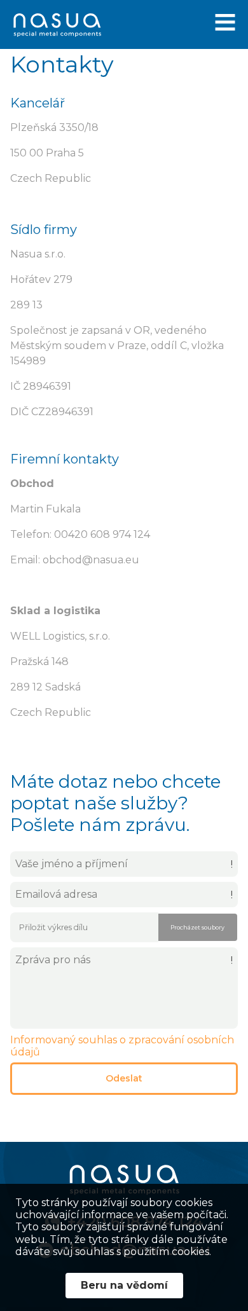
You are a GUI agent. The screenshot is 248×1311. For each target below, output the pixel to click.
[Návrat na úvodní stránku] (57, 26)
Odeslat (124, 1078)
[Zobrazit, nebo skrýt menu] (225, 26)
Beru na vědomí (124, 1285)
